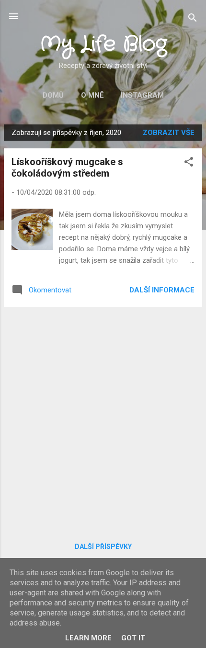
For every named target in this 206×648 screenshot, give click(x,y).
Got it (133, 638)
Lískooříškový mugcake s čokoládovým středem (67, 167)
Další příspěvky (103, 546)
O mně (92, 95)
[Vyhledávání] (192, 19)
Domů (53, 95)
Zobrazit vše (169, 132)
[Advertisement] (103, 417)
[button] (189, 163)
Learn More (88, 638)
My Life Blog (103, 44)
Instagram (142, 95)
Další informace (162, 290)
